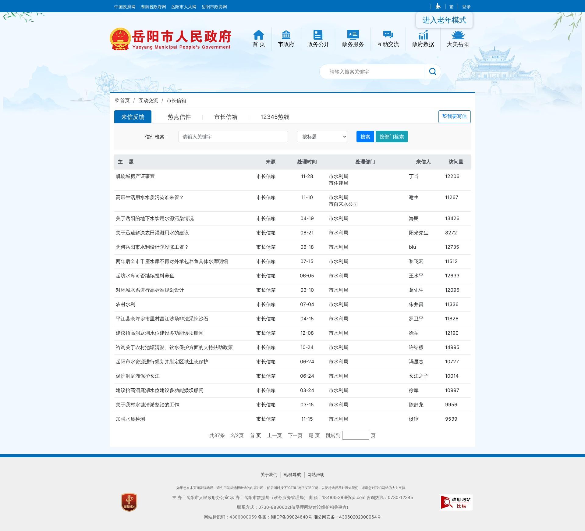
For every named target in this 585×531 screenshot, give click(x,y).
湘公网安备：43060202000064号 (347, 516)
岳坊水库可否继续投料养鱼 (145, 276)
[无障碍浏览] (438, 6)
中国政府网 (125, 6)
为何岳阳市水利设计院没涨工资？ (152, 247)
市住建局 (338, 183)
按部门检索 (392, 137)
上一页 (274, 435)
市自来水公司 (343, 204)
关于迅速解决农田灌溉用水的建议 (152, 233)
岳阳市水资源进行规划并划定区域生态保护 (162, 361)
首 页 (255, 435)
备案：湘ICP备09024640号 (286, 516)
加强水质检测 (130, 419)
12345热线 (275, 116)
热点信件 (179, 116)
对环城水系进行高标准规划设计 (150, 290)
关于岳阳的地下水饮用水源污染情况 (155, 218)
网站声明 (315, 474)
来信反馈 (132, 116)
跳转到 (334, 435)
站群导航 (292, 474)
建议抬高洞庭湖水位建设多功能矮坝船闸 (160, 333)
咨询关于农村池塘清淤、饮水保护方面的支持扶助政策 (174, 347)
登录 (466, 6)
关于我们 (269, 474)
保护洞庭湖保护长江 (138, 376)
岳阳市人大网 (184, 6)
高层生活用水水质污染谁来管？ (150, 197)
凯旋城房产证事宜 (135, 176)
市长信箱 (176, 100)
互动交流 (148, 100)
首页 (125, 100)
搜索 (365, 137)
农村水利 (125, 304)
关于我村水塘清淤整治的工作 (147, 404)
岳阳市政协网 (214, 6)
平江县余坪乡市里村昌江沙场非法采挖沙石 (162, 318)
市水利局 (338, 176)
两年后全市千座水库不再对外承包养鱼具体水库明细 (172, 261)
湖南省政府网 (153, 6)
